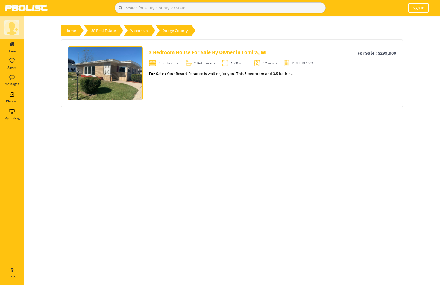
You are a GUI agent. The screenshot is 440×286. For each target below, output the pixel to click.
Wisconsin (139, 30)
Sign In (418, 7)
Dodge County (175, 30)
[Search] (120, 8)
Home (12, 51)
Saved (12, 67)
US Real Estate (103, 30)
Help (12, 277)
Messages (12, 84)
